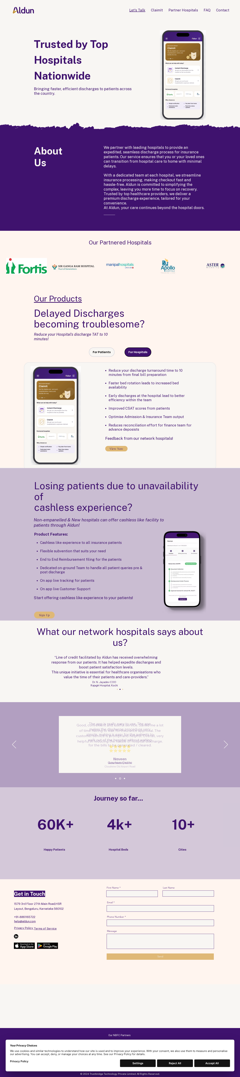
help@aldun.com (25, 921)
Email (110, 902)
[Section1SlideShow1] (117, 689)
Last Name (169, 887)
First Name (113, 887)
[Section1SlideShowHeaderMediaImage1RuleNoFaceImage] (115, 778)
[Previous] (14, 745)
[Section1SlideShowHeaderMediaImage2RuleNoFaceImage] (120, 778)
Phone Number (115, 917)
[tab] (102, 352)
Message (112, 931)
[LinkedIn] (16, 936)
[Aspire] (122, 689)
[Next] (226, 745)
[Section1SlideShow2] (120, 689)
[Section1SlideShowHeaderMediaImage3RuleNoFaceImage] (124, 778)
